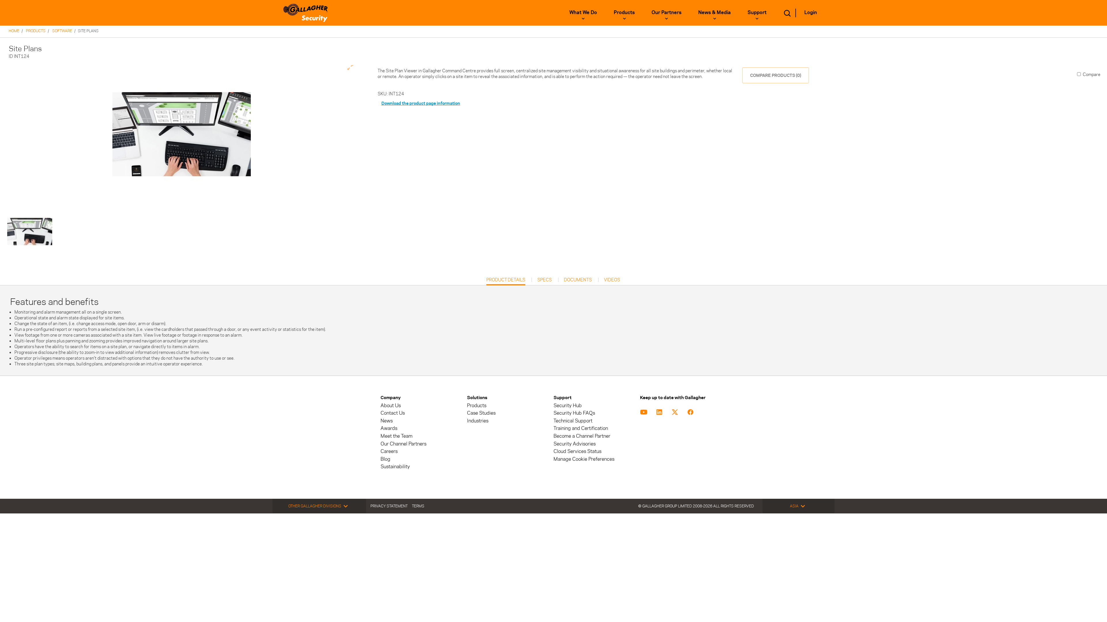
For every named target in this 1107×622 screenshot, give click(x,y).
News (387, 421)
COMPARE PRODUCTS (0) (775, 75)
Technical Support (573, 421)
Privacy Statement (389, 506)
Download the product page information (420, 103)
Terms (418, 506)
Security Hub (568, 406)
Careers (389, 451)
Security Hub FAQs (574, 413)
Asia (794, 506)
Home (14, 30)
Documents (578, 280)
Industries (477, 421)
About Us (391, 406)
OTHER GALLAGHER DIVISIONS (314, 506)
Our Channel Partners (403, 444)
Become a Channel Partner (582, 436)
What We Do (583, 12)
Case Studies (481, 413)
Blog (385, 459)
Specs (544, 280)
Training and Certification (581, 428)
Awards (389, 428)
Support (757, 12)
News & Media (714, 12)
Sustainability (395, 467)
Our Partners (666, 12)
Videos (612, 280)
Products (624, 12)
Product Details (505, 281)
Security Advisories (575, 444)
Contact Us (393, 413)
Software (62, 30)
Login (810, 12)
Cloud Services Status (577, 451)
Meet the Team (397, 436)
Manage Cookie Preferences (584, 459)
